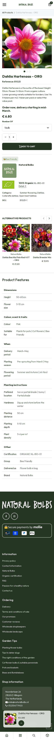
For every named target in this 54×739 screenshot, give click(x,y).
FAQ (4, 580)
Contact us (7, 590)
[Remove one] (5, 137)
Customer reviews (11, 621)
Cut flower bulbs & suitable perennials (20, 662)
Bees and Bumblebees (13, 672)
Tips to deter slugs (11, 652)
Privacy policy (9, 560)
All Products (7, 12)
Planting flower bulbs (12, 647)
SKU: (4, 200)
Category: (7, 192)
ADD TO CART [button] (28, 146)
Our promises (8, 616)
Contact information (11, 565)
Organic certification (12, 575)
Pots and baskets (10, 667)
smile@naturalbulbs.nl (18, 702)
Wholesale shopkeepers (14, 626)
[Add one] (13, 137)
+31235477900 (15, 705)
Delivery (6, 606)
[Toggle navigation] (4, 4)
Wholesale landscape (12, 631)
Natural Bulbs (8, 570)
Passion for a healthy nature (15, 585)
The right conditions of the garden (18, 657)
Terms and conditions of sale (15, 611)
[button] (4, 43)
